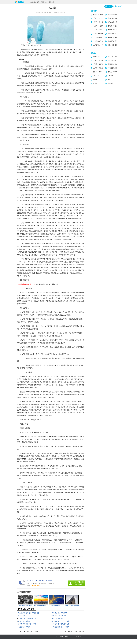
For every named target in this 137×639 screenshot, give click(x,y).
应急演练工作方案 (24, 627)
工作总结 (110, 75)
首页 (38, 2)
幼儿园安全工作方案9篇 (59, 613)
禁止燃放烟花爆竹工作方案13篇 (28, 613)
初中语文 (96, 75)
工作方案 (51, 2)
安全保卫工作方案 (24, 621)
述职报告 (110, 83)
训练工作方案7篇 (57, 618)
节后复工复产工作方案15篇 (27, 618)
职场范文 (44, 2)
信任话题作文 (112, 33)
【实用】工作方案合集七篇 (76, 631)
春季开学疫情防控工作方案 (27, 624)
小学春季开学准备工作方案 (60, 624)
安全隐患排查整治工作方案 (60, 627)
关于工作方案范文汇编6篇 (30, 631)
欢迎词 (95, 83)
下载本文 (62, 12)
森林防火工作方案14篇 (59, 615)
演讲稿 (95, 79)
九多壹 (66, 636)
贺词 (109, 79)
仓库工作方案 (22, 615)
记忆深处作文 (97, 56)
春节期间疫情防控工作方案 (60, 621)
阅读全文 (56, 12)
